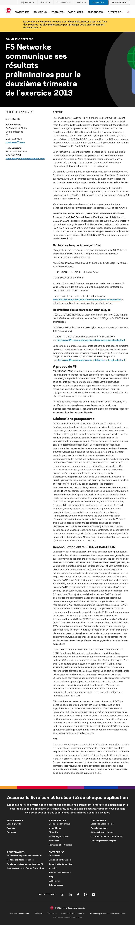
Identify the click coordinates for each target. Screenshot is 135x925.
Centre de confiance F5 (60, 860)
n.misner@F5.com (15, 142)
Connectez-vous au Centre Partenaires (25, 868)
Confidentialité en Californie (73, 913)
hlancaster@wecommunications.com (25, 158)
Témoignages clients (58, 836)
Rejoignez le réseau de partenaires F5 (25, 864)
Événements (54, 881)
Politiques (39, 913)
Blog (51, 876)
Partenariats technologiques (20, 860)
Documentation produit (59, 824)
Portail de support (99, 828)
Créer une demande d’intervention (107, 836)
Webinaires (54, 840)
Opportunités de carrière (60, 864)
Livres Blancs (55, 828)
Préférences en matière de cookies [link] (67, 918)
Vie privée (52, 913)
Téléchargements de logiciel (104, 840)
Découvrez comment (96, 808)
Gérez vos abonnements (102, 824)
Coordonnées (55, 855)
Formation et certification (61, 845)
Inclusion (53, 868)
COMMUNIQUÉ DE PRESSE (19, 39)
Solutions (11, 832)
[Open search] (128, 12)
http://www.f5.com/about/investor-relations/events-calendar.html (87, 299)
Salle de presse (56, 885)
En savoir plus (30, 28)
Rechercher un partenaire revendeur (24, 855)
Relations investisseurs (60, 872)
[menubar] (67, 2)
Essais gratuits (14, 824)
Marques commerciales (19, 913)
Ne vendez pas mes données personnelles (107, 913)
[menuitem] (27, 2)
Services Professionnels (102, 832)
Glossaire (53, 832)
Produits (11, 828)
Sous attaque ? (119, 2)
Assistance (81, 2)
